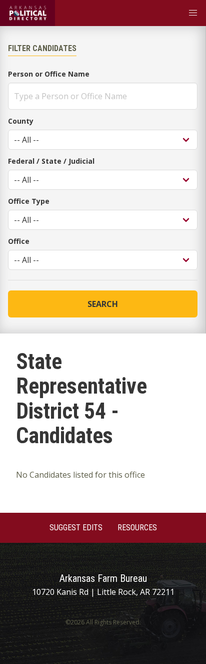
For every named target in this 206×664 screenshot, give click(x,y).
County (21, 121)
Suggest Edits (76, 527)
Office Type (29, 201)
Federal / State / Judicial (51, 161)
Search (103, 303)
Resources (137, 527)
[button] (193, 13)
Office (19, 241)
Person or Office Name (49, 74)
